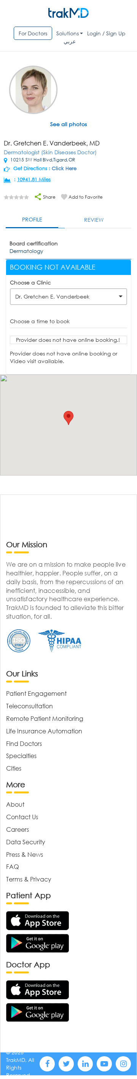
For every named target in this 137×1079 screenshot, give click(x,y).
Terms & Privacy (28, 879)
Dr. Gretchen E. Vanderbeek (52, 296)
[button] (68, 418)
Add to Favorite (85, 197)
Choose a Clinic (30, 282)
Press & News (24, 854)
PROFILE (32, 219)
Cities (13, 768)
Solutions (67, 33)
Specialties (21, 756)
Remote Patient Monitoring (44, 718)
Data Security (25, 842)
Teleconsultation (29, 706)
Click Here (64, 168)
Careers (17, 829)
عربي (70, 41)
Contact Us (22, 817)
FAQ (12, 866)
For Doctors (33, 33)
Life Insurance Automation (44, 731)
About (15, 804)
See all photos (68, 124)
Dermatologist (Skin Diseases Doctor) (50, 152)
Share (49, 197)
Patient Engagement (36, 693)
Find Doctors (24, 743)
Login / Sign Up (106, 33)
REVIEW (94, 219)
